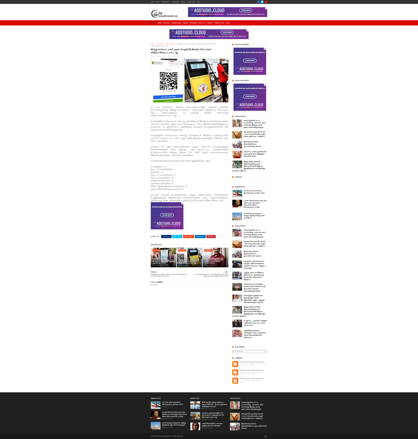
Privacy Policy (166, 2)
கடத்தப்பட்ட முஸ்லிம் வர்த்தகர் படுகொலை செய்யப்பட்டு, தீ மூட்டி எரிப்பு (255, 323)
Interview (193, 23)
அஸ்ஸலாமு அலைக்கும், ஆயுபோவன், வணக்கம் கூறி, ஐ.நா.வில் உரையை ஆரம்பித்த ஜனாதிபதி (255, 287)
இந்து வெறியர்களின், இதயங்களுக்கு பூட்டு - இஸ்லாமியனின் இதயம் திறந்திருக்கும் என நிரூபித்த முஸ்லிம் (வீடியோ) (248, 166)
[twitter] (262, 2)
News (160, 23)
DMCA (198, 2)
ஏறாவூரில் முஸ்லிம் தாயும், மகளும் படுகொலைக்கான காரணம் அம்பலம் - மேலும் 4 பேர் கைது (254, 264)
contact (183, 2)
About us (202, 23)
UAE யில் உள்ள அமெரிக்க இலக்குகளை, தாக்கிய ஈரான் (254, 192)
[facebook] (258, 2)
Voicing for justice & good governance (251, 362)
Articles (166, 23)
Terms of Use (191, 2)
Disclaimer (175, 2)
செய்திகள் (160, 44)
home (152, 2)
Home (153, 23)
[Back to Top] (265, 436)
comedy (185, 23)
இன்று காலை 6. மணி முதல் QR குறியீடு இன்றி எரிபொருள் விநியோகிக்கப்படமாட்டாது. (189, 261)
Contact (210, 23)
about (158, 2)
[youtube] (266, 2)
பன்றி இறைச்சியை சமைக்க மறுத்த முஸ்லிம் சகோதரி (212, 425)
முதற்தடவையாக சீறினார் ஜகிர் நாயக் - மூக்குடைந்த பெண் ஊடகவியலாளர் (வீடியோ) (254, 276)
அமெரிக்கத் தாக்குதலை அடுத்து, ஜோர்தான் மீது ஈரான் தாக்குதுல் (254, 216)
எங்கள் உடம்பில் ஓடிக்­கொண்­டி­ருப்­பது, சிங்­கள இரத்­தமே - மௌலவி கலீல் (255, 154)
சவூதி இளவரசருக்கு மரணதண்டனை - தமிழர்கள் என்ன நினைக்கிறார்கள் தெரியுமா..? (255, 334)
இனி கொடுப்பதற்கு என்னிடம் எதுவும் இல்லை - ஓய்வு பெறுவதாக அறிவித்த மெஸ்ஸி (214, 404)
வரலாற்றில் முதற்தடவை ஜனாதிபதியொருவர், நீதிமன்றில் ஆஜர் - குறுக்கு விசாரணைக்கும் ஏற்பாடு (254, 299)
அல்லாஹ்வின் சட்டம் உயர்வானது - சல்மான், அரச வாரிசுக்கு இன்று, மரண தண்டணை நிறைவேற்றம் (254, 123)
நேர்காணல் (170, 44)
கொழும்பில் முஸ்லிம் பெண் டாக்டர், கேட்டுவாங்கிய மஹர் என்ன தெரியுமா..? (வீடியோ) (254, 134)
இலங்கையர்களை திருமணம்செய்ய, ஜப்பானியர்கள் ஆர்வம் (252, 144)
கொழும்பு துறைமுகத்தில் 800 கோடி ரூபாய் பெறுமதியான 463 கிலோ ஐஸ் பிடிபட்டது (213, 415)
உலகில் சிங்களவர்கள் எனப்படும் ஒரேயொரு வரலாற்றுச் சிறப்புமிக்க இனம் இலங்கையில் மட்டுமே (255, 204)
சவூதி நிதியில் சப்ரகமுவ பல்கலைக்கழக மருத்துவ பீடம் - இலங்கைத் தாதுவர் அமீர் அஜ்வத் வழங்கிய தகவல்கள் (163, 261)
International (176, 23)
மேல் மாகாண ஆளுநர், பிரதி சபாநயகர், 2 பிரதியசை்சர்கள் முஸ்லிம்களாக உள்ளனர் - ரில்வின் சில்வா (214, 261)
